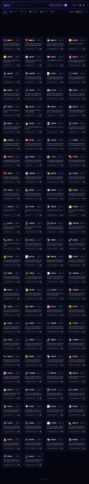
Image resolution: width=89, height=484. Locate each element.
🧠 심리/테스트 (14, 11)
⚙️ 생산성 (53, 11)
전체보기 (5, 11)
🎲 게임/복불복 (34, 11)
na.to (7, 5)
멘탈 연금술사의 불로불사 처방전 (57, 5)
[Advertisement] (44, 25)
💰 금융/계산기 (44, 11)
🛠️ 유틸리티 (24, 11)
